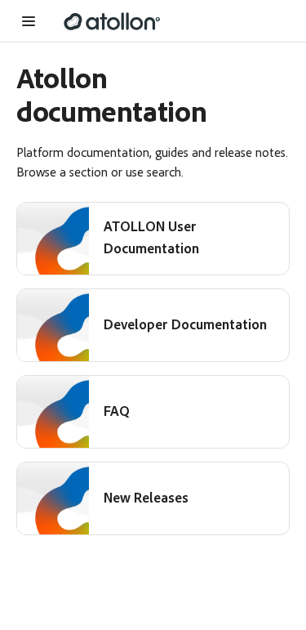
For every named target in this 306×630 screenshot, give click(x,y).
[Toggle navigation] (31, 21)
